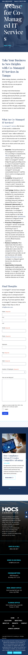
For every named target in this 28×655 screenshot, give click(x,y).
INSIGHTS (15, 623)
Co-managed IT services (9, 126)
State (6, 361)
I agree (6, 409)
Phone (6, 336)
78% (6, 156)
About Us (6, 623)
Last (3, 323)
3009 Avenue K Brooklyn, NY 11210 (14, 576)
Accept (10, 652)
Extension (4, 344)
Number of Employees (10, 369)
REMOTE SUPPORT (14, 628)
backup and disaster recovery (13, 257)
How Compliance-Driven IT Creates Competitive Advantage (13, 458)
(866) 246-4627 (8, 1)
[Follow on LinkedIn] (26, 516)
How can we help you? (7, 377)
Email (6, 328)
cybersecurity (21, 216)
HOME (12, 618)
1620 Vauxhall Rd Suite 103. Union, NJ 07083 (14, 591)
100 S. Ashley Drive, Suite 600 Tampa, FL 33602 (14, 606)
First (3, 317)
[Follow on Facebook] (26, 512)
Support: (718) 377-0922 (20, 1)
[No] (26, 647)
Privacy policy (17, 652)
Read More (8, 477)
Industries (18, 620)
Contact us (19, 624)
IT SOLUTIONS (11, 619)
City (5, 352)
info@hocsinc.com (7, 307)
